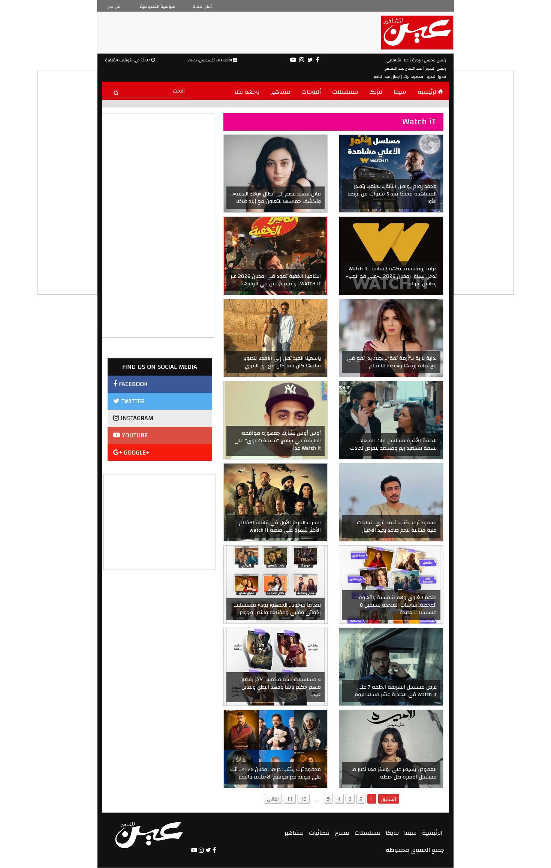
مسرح (342, 832)
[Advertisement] (160, 521)
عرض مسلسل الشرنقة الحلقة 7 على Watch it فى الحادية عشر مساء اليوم (396, 690)
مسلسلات (345, 91)
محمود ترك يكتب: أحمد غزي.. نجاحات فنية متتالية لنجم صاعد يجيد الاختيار (397, 526)
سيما (400, 91)
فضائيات (319, 832)
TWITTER (132, 401)
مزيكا (375, 91)
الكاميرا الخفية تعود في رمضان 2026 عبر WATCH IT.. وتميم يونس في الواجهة (276, 280)
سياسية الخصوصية (157, 6)
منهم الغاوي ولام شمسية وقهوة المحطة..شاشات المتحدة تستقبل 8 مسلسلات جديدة (398, 605)
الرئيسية (428, 91)
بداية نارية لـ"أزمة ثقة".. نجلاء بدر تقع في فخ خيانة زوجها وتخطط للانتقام (392, 362)
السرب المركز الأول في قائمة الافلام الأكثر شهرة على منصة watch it (280, 526)
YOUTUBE (134, 435)
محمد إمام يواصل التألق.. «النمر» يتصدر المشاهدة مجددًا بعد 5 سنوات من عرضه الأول (392, 194)
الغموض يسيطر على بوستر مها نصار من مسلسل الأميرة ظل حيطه (393, 773)
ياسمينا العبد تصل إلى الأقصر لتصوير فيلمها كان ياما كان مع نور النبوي (282, 362)
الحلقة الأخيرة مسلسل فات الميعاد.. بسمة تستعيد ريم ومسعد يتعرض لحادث (393, 444)
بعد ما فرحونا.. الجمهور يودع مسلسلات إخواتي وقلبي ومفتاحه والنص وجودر (277, 608)
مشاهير (280, 91)
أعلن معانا (202, 6)
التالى (273, 798)
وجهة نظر (247, 91)
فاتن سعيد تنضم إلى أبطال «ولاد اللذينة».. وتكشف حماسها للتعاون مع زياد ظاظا (276, 197)
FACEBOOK (132, 384)
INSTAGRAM (136, 418)
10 (304, 798)
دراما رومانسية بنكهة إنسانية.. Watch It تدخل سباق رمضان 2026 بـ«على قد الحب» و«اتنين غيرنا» (391, 276)
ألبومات (311, 91)
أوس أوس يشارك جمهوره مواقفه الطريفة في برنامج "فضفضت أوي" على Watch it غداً (277, 440)
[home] (149, 835)
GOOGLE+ (136, 452)
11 (290, 798)
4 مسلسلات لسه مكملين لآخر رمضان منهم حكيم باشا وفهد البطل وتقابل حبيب (280, 687)
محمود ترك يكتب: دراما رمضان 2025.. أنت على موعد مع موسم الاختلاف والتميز (275, 773)
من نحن (113, 6)
